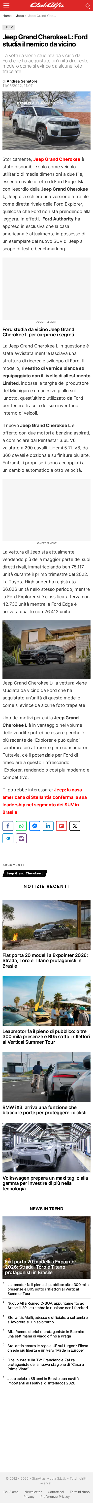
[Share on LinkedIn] (48, 826)
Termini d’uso (80, 1492)
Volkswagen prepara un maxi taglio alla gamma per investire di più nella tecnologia (45, 1183)
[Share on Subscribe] (21, 838)
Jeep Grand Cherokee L (25, 873)
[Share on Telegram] (7, 838)
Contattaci (56, 1492)
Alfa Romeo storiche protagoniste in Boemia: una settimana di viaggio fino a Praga (45, 1333)
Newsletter (33, 1492)
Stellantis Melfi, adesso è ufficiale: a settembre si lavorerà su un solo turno (47, 1319)
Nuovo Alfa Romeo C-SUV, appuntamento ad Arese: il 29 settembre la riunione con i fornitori (47, 1305)
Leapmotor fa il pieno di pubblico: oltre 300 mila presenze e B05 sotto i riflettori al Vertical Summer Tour (46, 1037)
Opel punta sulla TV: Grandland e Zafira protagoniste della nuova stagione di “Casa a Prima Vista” (45, 1364)
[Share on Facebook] (7, 826)
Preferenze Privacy (55, 1497)
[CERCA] (88, 5)
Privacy (29, 1497)
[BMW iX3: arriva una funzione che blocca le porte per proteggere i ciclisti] (46, 1077)
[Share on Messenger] (34, 826)
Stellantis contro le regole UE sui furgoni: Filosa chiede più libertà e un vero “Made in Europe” (47, 1348)
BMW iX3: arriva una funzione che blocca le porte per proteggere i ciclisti (44, 1110)
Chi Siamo (11, 1492)
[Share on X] (74, 826)
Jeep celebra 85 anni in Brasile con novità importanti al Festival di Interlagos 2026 (43, 1380)
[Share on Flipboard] (61, 826)
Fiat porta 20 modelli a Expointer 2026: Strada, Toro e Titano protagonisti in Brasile (45, 960)
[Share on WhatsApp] (21, 826)
